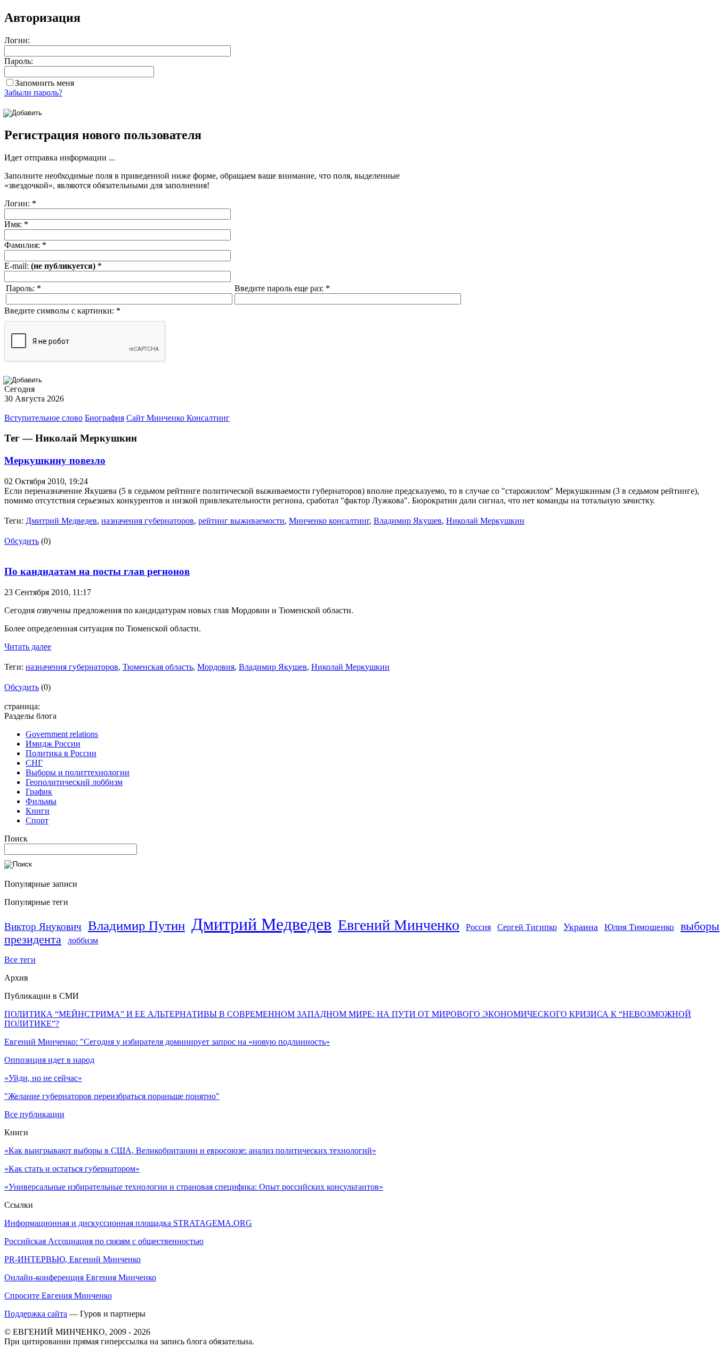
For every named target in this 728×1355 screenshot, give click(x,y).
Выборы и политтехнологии (78, 772)
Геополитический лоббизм (74, 782)
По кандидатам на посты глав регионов (97, 571)
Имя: (16, 224)
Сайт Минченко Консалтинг (178, 417)
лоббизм (83, 940)
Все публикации (34, 1114)
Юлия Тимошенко (639, 927)
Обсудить (21, 541)
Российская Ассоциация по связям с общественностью (104, 1241)
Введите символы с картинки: (62, 310)
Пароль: (18, 61)
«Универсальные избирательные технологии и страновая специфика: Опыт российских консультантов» (193, 1186)
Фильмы (41, 801)
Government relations (62, 734)
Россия (478, 927)
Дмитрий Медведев (61, 520)
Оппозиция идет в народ (49, 1059)
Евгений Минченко (398, 925)
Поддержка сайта (35, 1313)
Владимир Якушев (408, 520)
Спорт (37, 820)
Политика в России (61, 753)
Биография (104, 417)
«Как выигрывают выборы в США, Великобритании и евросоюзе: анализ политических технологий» (190, 1150)
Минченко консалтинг (329, 520)
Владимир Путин (136, 925)
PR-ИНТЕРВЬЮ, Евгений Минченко (72, 1259)
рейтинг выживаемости (241, 520)
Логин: (17, 40)
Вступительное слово (43, 417)
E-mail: (53, 265)
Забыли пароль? (33, 92)
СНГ (34, 762)
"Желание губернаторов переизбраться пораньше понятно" (112, 1096)
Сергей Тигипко (527, 927)
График (39, 791)
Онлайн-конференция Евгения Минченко (80, 1277)
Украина (580, 926)
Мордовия (215, 666)
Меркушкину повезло (55, 460)
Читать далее (27, 646)
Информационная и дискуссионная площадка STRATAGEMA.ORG (128, 1223)
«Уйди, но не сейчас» (43, 1078)
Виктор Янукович (43, 926)
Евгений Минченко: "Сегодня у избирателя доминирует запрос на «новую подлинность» (167, 1041)
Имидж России (53, 743)
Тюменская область (158, 666)
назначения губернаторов (147, 520)
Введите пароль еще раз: (282, 288)
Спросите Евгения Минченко (58, 1295)
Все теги (20, 959)
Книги (38, 810)
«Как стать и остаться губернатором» (72, 1168)
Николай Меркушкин (485, 520)
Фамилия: (25, 245)
